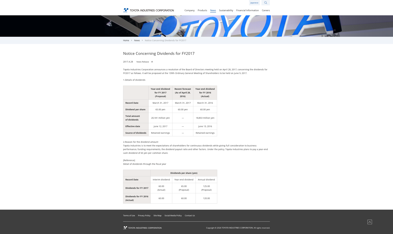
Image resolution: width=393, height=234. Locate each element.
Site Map (157, 216)
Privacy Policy (144, 216)
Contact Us (190, 216)
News (137, 40)
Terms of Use (129, 216)
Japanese (254, 2)
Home (126, 40)
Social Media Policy (173, 216)
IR (152, 61)
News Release (142, 61)
